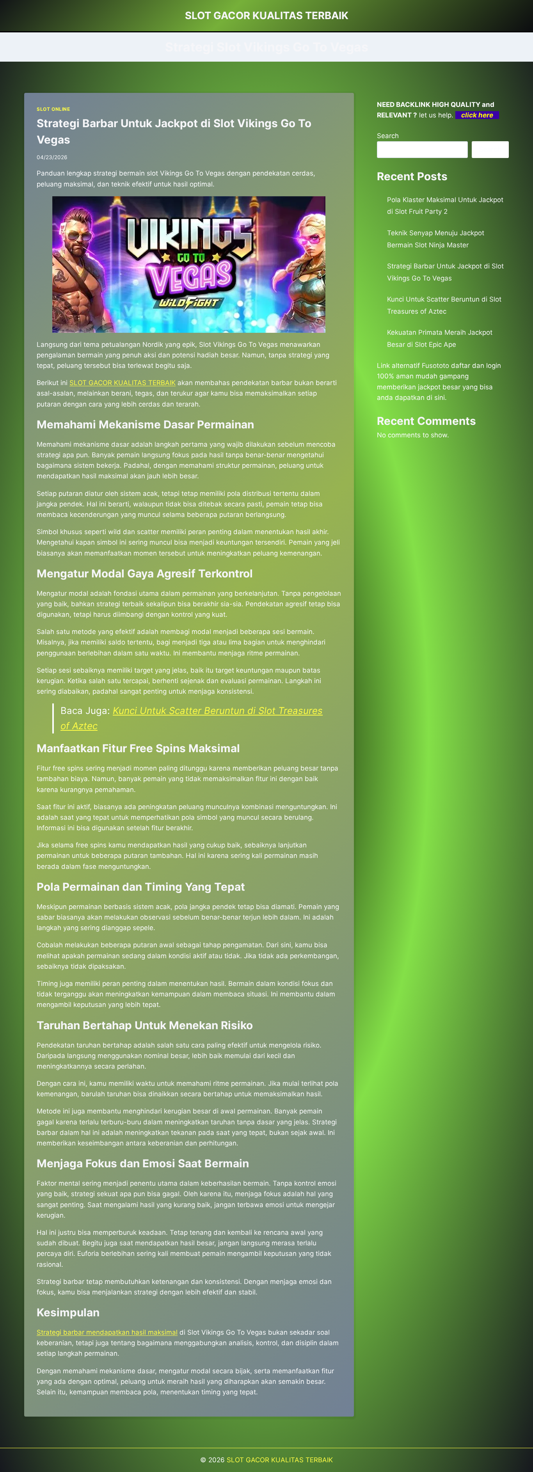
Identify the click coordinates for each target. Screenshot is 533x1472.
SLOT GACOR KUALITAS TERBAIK (280, 1460)
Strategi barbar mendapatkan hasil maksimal (107, 1332)
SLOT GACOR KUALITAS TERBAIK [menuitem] (122, 383)
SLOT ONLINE (53, 109)
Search (388, 136)
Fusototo (435, 365)
